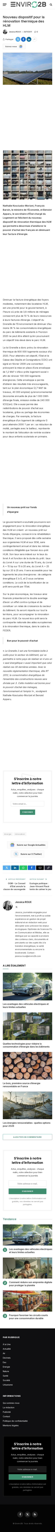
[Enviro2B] (28, 4)
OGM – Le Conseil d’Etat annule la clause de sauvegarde (14, 886)
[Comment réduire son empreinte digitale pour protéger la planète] (27, 1268)
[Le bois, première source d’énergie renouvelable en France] (27, 1066)
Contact (6, 1416)
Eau (4, 1362)
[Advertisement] (27, 117)
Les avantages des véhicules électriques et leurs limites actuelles (30, 1251)
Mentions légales (11, 1425)
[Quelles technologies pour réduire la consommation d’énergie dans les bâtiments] (27, 1026)
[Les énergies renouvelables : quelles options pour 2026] (27, 1105)
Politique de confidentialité (15, 1421)
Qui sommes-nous (11, 1403)
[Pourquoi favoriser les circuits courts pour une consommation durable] (27, 1301)
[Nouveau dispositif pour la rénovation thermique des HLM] (27, 69)
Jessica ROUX (15, 32)
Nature (6, 1371)
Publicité (7, 1412)
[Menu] (4, 4)
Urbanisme (8, 1385)
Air (4, 1353)
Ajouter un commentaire (27, 1137)
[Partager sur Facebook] (23, 39)
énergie (7, 834)
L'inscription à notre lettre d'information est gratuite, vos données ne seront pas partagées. (27, 1201)
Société (6, 1380)
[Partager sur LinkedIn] (29, 39)
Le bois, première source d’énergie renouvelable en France (21, 1085)
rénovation (20, 834)
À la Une (7, 1344)
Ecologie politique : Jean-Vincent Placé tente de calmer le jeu (40, 886)
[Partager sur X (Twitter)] (18, 39)
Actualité (7, 1349)
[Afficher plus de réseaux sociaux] (34, 39)
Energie (6, 1367)
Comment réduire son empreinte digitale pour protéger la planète (30, 1284)
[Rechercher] (50, 4)
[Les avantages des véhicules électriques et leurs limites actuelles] (27, 986)
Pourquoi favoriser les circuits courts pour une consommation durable (28, 1317)
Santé (5, 1376)
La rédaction (8, 1407)
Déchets (7, 1358)
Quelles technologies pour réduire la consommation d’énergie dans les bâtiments (26, 1045)
